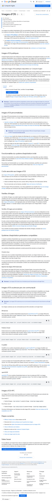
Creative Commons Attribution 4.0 (37, 462)
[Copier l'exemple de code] (49, 321)
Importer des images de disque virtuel (32, 274)
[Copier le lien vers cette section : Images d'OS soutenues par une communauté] (36, 288)
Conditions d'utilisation (15, 104)
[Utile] (47, 11)
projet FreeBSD (29, 348)
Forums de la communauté (17, 474)
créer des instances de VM (32, 38)
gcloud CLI (31, 143)
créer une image (15, 145)
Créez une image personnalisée (11, 431)
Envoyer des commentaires (42, 14)
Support (16, 477)
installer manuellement (39, 362)
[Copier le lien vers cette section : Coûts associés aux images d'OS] (27, 171)
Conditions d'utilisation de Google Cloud (10, 492)
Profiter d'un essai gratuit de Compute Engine (13, 449)
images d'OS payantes (9, 175)
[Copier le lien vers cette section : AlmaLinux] (9, 311)
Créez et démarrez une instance (11, 427)
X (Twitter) (41, 478)
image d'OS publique (19, 141)
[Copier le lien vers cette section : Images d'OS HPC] (16, 391)
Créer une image (8, 136)
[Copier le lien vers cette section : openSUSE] (9, 372)
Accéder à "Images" (12, 92)
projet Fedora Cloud (32, 331)
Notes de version (17, 479)
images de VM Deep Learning (30, 96)
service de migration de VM (19, 132)
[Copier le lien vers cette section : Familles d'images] (15, 194)
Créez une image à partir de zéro (12, 434)
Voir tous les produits (6, 475)
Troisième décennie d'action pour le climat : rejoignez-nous (32, 492)
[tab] (5, 86)
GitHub (28, 473)
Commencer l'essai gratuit (43, 5)
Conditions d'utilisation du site (29, 490)
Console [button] (5, 86)
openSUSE (4, 375)
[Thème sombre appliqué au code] (47, 321)
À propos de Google (6, 490)
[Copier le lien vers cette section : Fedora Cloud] (11, 328)
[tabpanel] (26, 93)
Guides (28, 10)
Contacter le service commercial (6, 484)
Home (3, 10)
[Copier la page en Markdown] (22, 14)
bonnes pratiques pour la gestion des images (22, 422)
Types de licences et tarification (34, 184)
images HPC (43, 96)
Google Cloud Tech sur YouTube (44, 484)
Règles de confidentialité (16, 490)
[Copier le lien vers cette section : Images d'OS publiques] (20, 53)
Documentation (9, 10)
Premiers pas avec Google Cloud (31, 476)
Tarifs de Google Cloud (6, 477)
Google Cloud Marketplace (6, 480)
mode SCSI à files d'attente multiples (24, 158)
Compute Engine (9, 6)
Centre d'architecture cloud (31, 482)
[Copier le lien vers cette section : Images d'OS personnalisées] (23, 113)
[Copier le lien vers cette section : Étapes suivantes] (15, 416)
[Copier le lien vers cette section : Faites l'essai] (12, 439)
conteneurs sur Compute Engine (38, 48)
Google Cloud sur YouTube (43, 481)
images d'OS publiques (9, 202)
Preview (33, 360)
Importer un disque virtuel (10, 122)
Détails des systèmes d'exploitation (27, 82)
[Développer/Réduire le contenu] (10, 18)
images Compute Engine (16, 96)
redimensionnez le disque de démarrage (28, 64)
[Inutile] (49, 11)
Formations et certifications (30, 485)
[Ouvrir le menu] (2, 1)
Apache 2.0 (22, 463)
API (38, 143)
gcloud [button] (10, 86)
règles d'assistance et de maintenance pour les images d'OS (26, 424)
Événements (42, 476)
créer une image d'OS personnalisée (19, 42)
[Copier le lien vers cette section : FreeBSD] (8, 345)
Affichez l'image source (9, 419)
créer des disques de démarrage (26, 137)
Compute (15, 10)
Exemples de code (31, 479)
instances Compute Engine (23, 429)
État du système (17, 481)
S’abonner (23, 495)
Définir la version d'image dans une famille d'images (24, 226)
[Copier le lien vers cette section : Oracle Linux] (10, 252)
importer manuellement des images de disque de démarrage (25, 125)
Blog (40, 473)
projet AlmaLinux (32, 313)
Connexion (48, 1)
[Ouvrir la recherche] (31, 1)
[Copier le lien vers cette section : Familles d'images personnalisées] (23, 209)
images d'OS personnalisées (27, 212)
